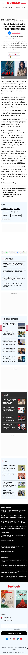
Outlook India (6, 191)
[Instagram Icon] (14, 639)
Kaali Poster (5, 215)
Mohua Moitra (6, 219)
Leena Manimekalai (7, 212)
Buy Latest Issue (8, 620)
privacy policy (17, 629)
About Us (4, 647)
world (11, 197)
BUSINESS (4, 7)
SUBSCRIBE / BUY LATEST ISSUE (14, 633)
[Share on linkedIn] (15, 54)
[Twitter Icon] (10, 639)
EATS (23, 7)
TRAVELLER (17, 7)
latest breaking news (17, 188)
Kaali (16, 212)
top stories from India (9, 193)
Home (2, 19)
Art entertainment (11, 19)
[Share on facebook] (9, 54)
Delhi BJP (16, 208)
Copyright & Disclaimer (20, 647)
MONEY (11, 7)
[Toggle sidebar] (4, 3)
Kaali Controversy (16, 215)
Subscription (7, 618)
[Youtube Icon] (21, 639)
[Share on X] (12, 54)
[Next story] (27, 328)
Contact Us (10, 647)
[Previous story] (1, 328)
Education (16, 195)
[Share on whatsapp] (18, 54)
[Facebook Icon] (7, 639)
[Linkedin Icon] (17, 639)
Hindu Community (7, 208)
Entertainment (7, 195)
